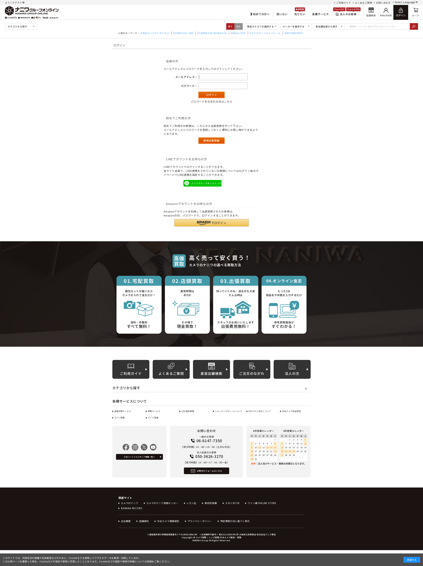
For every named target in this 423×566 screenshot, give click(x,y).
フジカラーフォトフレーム (265, 33)
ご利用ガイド (343, 2)
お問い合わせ (383, 2)
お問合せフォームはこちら (209, 470)
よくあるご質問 (363, 2)
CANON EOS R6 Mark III (213, 33)
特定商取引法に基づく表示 (235, 521)
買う (230, 26)
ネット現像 (153, 417)
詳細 (149, 561)
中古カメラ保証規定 (291, 411)
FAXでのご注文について (260, 411)
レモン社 (191, 503)
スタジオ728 (232, 503)
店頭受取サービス (122, 411)
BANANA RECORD (131, 508)
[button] (211, 222)
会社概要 (126, 521)
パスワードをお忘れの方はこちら (211, 101)
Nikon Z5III (239, 33)
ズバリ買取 (119, 417)
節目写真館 (211, 503)
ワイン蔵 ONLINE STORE (262, 503)
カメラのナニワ (129, 503)
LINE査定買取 (187, 411)
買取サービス (154, 411)
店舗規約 (144, 521)
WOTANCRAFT (294, 33)
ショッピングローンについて (228, 411)
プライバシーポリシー (200, 521)
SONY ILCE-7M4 (184, 33)
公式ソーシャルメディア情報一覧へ (139, 456)
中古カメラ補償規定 (168, 521)
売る (238, 26)
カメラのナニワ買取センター (162, 503)
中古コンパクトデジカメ (155, 33)
